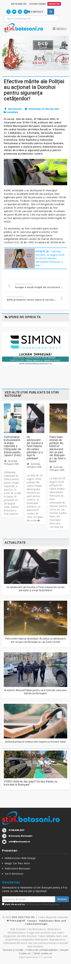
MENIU (61, 29)
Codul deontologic (36, 923)
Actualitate (12, 112)
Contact (32, 920)
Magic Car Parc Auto (17, 863)
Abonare (62, 899)
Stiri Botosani (15, 109)
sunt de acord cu (31, 904)
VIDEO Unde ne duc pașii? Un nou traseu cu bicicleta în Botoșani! (30, 783)
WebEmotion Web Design (20, 858)
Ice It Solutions (14, 873)
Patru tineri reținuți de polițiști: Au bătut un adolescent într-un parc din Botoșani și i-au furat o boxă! (57, 449)
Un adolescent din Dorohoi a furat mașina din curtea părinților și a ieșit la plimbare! (35, 447)
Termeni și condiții (12, 950)
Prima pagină (17, 920)
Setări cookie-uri (42, 953)
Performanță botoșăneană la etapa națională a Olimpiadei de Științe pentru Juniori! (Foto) (12, 446)
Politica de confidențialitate (43, 904)
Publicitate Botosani (17, 868)
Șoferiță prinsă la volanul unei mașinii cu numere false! (35, 741)
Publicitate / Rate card (52, 920)
